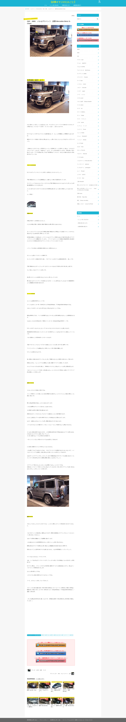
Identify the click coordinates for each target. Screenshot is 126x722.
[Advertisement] (51, 67)
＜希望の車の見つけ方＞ (66, 5)
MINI (78, 52)
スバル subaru (80, 104)
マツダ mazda (80, 157)
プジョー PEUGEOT (82, 136)
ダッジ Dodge (80, 115)
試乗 (72, 635)
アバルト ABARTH (81, 63)
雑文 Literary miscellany (82, 200)
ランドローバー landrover (83, 164)
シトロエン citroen (81, 84)
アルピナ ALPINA (81, 66)
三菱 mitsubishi (80, 181)
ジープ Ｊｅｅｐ (81, 94)
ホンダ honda (80, 143)
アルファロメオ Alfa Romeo (83, 70)
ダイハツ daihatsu (81, 111)
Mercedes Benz (58, 635)
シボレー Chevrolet (81, 87)
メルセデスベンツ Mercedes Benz (34, 635)
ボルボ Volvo (80, 146)
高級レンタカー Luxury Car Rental (85, 203)
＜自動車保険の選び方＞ (77, 5)
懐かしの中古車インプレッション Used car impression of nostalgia (86, 189)
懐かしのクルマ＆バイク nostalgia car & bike (87, 185)
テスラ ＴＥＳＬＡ (81, 118)
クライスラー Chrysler (82, 77)
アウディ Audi (80, 59)
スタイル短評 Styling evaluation (84, 101)
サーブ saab (79, 80)
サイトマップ (65, 719)
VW (78, 56)
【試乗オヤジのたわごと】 (63, 2)
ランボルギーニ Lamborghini (83, 167)
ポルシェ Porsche (81, 150)
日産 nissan (79, 193)
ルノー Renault (80, 171)
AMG (43, 635)
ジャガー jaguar (81, 91)
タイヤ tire (79, 108)
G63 (52, 635)
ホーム (46, 5)
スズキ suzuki (80, 98)
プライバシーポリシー (43, 719)
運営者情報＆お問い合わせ (32, 719)
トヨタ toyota (80, 122)
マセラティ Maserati (82, 153)
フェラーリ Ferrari (81, 129)
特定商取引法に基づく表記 (55, 719)
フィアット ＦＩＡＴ (82, 125)
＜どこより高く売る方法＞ (54, 5)
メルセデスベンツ (66, 635)
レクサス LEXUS (81, 174)
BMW (78, 49)
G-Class (48, 635)
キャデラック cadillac (82, 73)
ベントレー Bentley (81, 139)
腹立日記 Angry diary (82, 196)
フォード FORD (80, 132)
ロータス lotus (80, 178)
